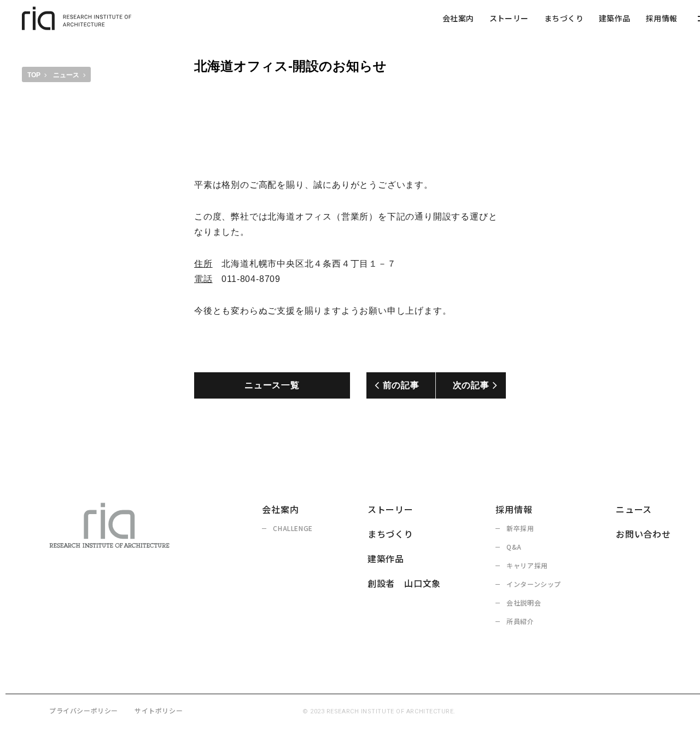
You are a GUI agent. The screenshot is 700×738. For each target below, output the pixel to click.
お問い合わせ (643, 533)
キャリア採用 (527, 565)
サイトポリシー (159, 710)
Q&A (514, 546)
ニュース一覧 (272, 385)
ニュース (66, 75)
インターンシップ (533, 584)
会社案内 (458, 18)
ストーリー (509, 18)
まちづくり (564, 18)
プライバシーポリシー (83, 710)
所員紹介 (520, 621)
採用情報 (662, 18)
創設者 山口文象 (404, 583)
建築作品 (615, 18)
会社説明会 (523, 602)
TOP (33, 75)
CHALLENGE (292, 528)
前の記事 (401, 385)
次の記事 (471, 385)
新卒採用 (520, 528)
